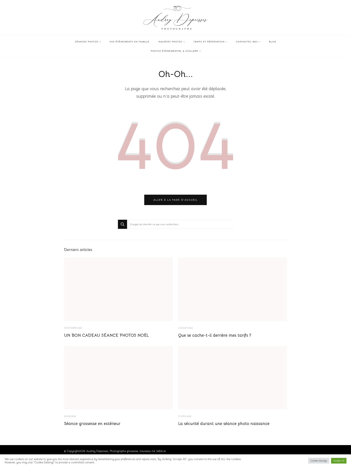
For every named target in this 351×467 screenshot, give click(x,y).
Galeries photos (170, 41)
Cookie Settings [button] (318, 460)
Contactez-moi (247, 41)
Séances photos (86, 41)
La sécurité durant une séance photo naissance (223, 423)
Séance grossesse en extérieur (92, 423)
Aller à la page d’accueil (175, 199)
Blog (272, 41)
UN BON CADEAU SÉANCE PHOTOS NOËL (106, 335)
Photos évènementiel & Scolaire (174, 51)
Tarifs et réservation (208, 41)
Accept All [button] (338, 460)
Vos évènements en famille (129, 41)
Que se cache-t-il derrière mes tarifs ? (214, 335)
